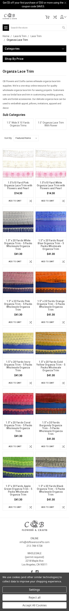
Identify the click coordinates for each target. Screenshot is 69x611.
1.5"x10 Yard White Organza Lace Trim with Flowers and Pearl (51, 185)
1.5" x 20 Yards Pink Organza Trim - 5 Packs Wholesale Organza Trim (18, 305)
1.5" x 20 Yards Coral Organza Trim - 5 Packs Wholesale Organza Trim (18, 426)
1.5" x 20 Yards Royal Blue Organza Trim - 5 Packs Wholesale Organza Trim (51, 244)
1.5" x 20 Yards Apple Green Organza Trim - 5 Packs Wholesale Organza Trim (18, 490)
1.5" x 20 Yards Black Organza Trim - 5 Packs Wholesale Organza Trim (51, 490)
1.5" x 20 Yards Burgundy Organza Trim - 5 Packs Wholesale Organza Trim (51, 428)
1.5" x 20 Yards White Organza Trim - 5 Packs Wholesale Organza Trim (18, 244)
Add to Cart (15, 201)
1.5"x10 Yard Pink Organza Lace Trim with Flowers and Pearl (18, 185)
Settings (34, 590)
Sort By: (8, 138)
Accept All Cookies (34, 605)
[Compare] (55, 17)
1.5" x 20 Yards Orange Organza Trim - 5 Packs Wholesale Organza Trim (51, 305)
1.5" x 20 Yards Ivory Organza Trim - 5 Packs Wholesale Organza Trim (18, 366)
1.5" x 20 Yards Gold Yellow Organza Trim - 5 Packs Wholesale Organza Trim (50, 366)
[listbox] (26, 138)
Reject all (35, 597)
